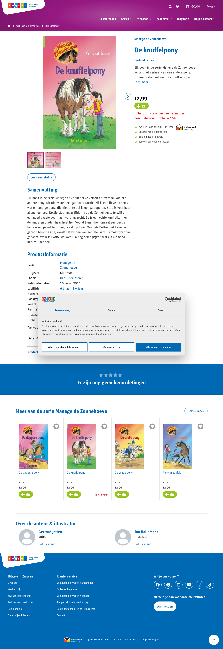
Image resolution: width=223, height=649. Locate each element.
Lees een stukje (41, 177)
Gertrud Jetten (144, 60)
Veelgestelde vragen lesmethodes (75, 582)
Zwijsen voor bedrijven (20, 602)
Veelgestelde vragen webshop (73, 595)
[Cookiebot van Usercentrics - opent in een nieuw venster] (167, 299)
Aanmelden (165, 606)
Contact (61, 615)
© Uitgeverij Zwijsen (149, 639)
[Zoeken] (170, 6)
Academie (163, 19)
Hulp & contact (203, 19)
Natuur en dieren (72, 278)
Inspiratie (183, 19)
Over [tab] (160, 310)
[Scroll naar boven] (214, 640)
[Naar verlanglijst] (177, 6)
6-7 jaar (65, 288)
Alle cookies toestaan (158, 347)
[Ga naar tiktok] (210, 585)
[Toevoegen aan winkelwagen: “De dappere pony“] (26, 494)
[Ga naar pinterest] (168, 585)
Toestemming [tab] (62, 310)
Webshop (142, 19)
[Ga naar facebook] (158, 585)
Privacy (117, 639)
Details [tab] (112, 310)
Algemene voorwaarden (97, 639)
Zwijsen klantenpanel (19, 595)
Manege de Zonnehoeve (150, 39)
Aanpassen (109, 347)
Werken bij (14, 589)
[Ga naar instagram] (199, 585)
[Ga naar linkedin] (179, 585)
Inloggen (211, 6)
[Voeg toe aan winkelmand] (141, 106)
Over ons (12, 582)
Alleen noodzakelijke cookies (64, 347)
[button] (128, 96)
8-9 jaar (77, 288)
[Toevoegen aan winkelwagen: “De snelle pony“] (122, 494)
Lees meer (141, 82)
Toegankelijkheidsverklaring (72, 602)
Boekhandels (15, 608)
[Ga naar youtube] (189, 585)
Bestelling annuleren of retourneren (76, 608)
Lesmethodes (108, 19)
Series (125, 19)
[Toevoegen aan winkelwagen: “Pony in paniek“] (170, 494)
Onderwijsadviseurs (19, 615)
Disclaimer (130, 639)
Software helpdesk (67, 589)
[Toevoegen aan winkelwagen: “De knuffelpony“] (74, 494)
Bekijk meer (196, 411)
